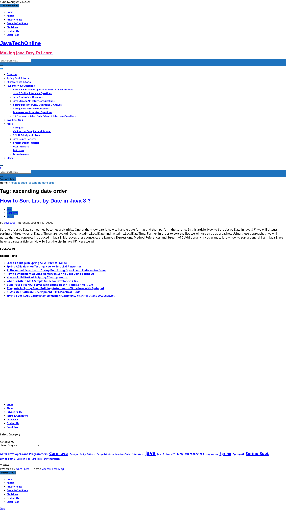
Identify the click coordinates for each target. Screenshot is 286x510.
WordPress (23, 469)
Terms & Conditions (17, 23)
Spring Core (37, 459)
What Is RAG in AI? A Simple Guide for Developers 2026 (42, 281)
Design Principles (105, 454)
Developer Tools (122, 454)
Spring (225, 453)
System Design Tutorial (26, 143)
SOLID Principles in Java (26, 135)
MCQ (180, 454)
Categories (7, 441)
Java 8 (10, 216)
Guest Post (13, 35)
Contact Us (13, 31)
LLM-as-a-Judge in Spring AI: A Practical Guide (37, 263)
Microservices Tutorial (19, 82)
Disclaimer (12, 27)
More (10, 124)
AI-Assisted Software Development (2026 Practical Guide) (44, 292)
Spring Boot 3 (7, 458)
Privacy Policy (14, 20)
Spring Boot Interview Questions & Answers (37, 105)
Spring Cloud (23, 458)
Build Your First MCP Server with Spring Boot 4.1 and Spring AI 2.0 (50, 284)
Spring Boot (257, 453)
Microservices (194, 454)
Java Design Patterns (24, 139)
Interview (138, 454)
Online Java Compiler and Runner (32, 131)
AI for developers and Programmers (24, 454)
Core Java (12, 74)
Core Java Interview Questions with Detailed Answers (43, 89)
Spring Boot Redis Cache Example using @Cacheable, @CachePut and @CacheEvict (61, 295)
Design (74, 454)
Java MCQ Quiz (15, 120)
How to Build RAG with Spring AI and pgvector (37, 277)
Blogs (10, 158)
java (9, 209)
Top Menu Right (9, 5)
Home (10, 12)
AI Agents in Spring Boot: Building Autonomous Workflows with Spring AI (55, 288)
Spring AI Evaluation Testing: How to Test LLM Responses (44, 266)
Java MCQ (170, 454)
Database (18, 150)
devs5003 (9, 222)
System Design (52, 458)
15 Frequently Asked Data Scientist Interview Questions (44, 116)
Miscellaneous (21, 154)
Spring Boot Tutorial (18, 78)
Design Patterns (87, 454)
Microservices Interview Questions (32, 112)
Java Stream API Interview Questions (33, 101)
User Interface (21, 146)
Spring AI (18, 127)
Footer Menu (7, 472)
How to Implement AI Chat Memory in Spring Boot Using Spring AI (50, 274)
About (10, 16)
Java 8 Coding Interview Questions (32, 93)
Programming (212, 454)
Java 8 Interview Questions (28, 97)
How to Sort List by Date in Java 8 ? (45, 201)
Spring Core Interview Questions (31, 108)
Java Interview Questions (21, 86)
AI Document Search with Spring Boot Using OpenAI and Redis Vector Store (56, 270)
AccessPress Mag (53, 469)
